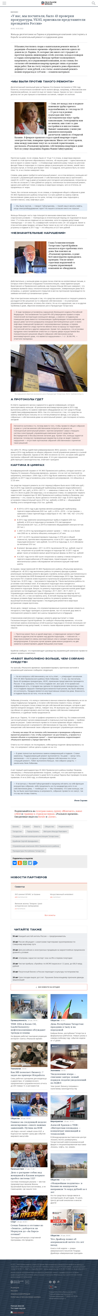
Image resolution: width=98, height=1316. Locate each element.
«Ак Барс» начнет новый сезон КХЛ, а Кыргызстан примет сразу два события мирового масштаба (29, 1129)
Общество (49, 826)
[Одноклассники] (20, 863)
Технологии (16, 1069)
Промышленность (19, 1020)
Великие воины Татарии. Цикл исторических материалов (28, 906)
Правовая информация (20, 1294)
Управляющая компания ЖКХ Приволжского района (36, 846)
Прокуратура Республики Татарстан (28, 851)
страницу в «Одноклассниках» (39, 813)
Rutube (41, 816)
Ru (51, 1287)
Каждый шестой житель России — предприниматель (39, 936)
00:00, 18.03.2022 (17, 28)
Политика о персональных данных (26, 1297)
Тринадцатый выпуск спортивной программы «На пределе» (27, 1232)
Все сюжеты (50, 915)
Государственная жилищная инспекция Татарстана (35, 836)
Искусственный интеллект (61, 895)
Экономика (55, 1070)
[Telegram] (30, 863)
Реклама (14, 1291)
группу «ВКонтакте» (64, 811)
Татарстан (17, 831)
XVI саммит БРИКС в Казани (27, 895)
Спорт (13, 1222)
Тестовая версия (18, 1308)
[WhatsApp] (25, 863)
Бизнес (14, 12)
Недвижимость (65, 826)
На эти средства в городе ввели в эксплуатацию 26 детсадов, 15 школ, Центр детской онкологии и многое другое (69, 1193)
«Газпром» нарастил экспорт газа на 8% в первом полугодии (42, 958)
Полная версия (17, 1306)
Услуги (26, 826)
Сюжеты (20, 886)
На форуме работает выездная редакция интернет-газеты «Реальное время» (29, 1031)
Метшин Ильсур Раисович (55, 831)
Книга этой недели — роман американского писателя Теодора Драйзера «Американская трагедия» (67, 1246)
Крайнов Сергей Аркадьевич (25, 841)
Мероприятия (57, 1121)
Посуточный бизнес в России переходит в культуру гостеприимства (46, 971)
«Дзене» (52, 816)
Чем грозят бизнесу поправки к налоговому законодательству (68, 1081)
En (55, 1287)
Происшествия (17, 1169)
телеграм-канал (44, 811)
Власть (37, 826)
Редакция (15, 1288)
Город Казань (33, 831)
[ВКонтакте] (15, 863)
